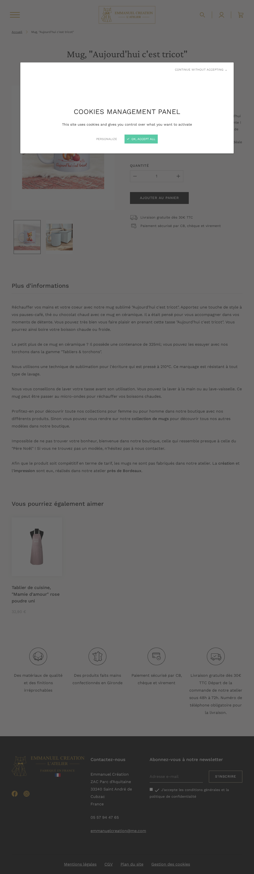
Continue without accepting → (201, 69)
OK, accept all (142, 139)
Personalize (106, 139)
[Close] (127, 437)
